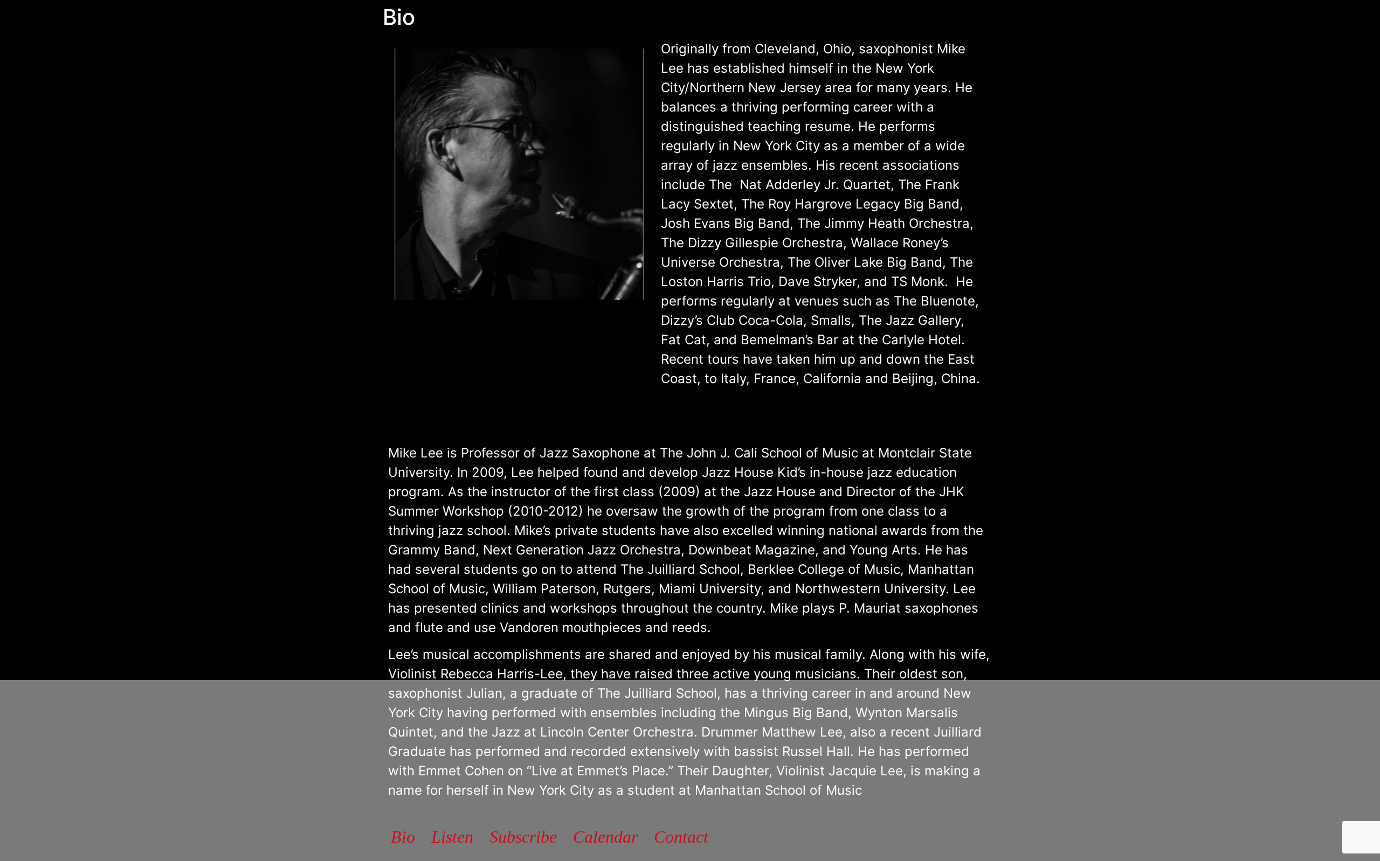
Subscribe (523, 836)
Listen (452, 836)
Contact (681, 836)
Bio (403, 836)
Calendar (605, 836)
